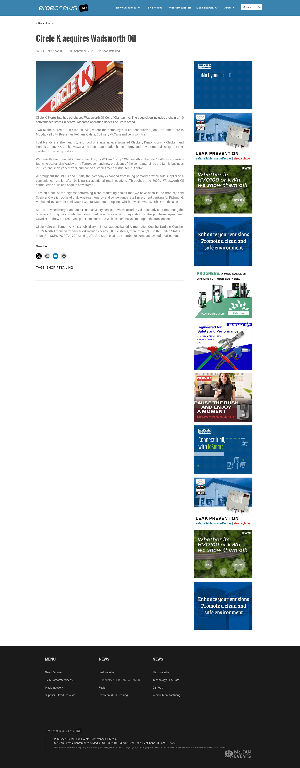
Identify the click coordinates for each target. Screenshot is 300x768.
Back (40, 23)
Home (49, 23)
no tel (173, 743)
